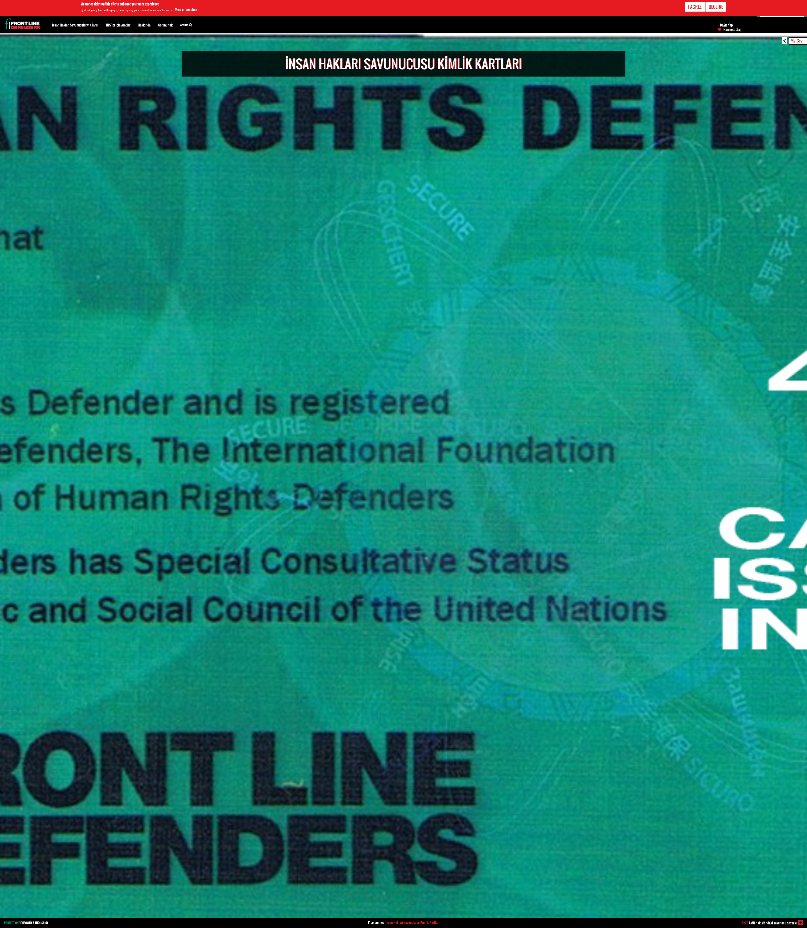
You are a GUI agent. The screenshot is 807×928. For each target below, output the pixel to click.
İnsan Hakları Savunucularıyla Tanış (75, 25)
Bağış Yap (726, 25)
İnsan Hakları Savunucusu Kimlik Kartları (412, 922)
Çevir (801, 41)
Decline (716, 6)
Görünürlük (165, 25)
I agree (695, 6)
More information (186, 9)
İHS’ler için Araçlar (118, 25)
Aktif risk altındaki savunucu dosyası (769, 922)
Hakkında (144, 25)
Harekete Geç (732, 29)
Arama (184, 24)
